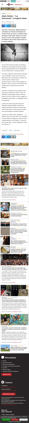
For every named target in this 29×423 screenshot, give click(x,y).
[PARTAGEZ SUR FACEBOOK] (3, 26)
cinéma (10, 130)
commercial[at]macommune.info (8, 390)
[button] (26, 1)
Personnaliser (23, 419)
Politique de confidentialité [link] (14, 421)
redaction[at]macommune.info (8, 387)
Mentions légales (7, 369)
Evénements (14, 222)
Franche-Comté (14, 159)
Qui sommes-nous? (7, 362)
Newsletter (6, 374)
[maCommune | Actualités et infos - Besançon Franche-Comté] (10, 4)
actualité (18, 166)
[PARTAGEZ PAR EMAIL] (11, 26)
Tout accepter (6, 419)
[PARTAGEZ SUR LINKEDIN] (8, 26)
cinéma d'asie (17, 130)
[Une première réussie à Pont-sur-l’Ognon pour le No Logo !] (5, 222)
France (4, 13)
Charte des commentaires (8, 364)
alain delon (4, 130)
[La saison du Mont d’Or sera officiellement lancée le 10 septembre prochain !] (5, 249)
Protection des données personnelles (11, 366)
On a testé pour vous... (7, 298)
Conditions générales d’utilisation (10, 371)
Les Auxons (4, 326)
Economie (23, 228)
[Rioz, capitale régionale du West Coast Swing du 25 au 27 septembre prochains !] (5, 239)
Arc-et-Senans (14, 345)
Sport (22, 204)
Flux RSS (5, 367)
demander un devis (8, 394)
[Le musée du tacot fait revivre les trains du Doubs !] (5, 215)
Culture (8, 13)
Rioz (12, 237)
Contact (4, 360)
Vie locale (23, 248)
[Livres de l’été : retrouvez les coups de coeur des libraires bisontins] (14, 180)
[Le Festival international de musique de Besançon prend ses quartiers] (5, 161)
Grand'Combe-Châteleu (16, 151)
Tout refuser (15, 419)
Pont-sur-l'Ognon (15, 220)
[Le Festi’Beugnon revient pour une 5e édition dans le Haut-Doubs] (5, 153)
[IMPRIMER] (14, 26)
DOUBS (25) (13, 166)
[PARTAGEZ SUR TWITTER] (6, 26)
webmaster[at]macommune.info (8, 404)
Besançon (4, 186)
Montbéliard (14, 203)
